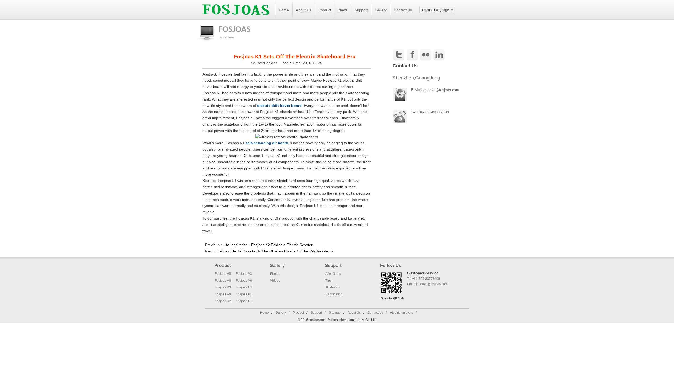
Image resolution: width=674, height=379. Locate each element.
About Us (303, 10)
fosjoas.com (317, 320)
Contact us (403, 10)
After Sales (333, 274)
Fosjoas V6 (244, 280)
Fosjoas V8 (223, 280)
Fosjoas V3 (244, 274)
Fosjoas (271, 63)
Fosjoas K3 (223, 287)
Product (324, 10)
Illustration (332, 287)
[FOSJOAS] (235, 19)
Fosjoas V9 (223, 294)
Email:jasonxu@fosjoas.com (427, 284)
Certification (334, 294)
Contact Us (375, 313)
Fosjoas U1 (244, 301)
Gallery (381, 10)
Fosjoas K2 (223, 301)
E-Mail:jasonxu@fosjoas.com (435, 90)
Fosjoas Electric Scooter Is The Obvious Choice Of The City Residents (274, 251)
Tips (328, 280)
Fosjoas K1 (244, 294)
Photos (275, 274)
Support (361, 10)
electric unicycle (401, 313)
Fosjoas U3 (244, 287)
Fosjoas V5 (223, 274)
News (343, 10)
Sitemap (335, 313)
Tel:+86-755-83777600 (423, 279)
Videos (275, 280)
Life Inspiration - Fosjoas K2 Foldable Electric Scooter (268, 245)
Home (284, 10)
